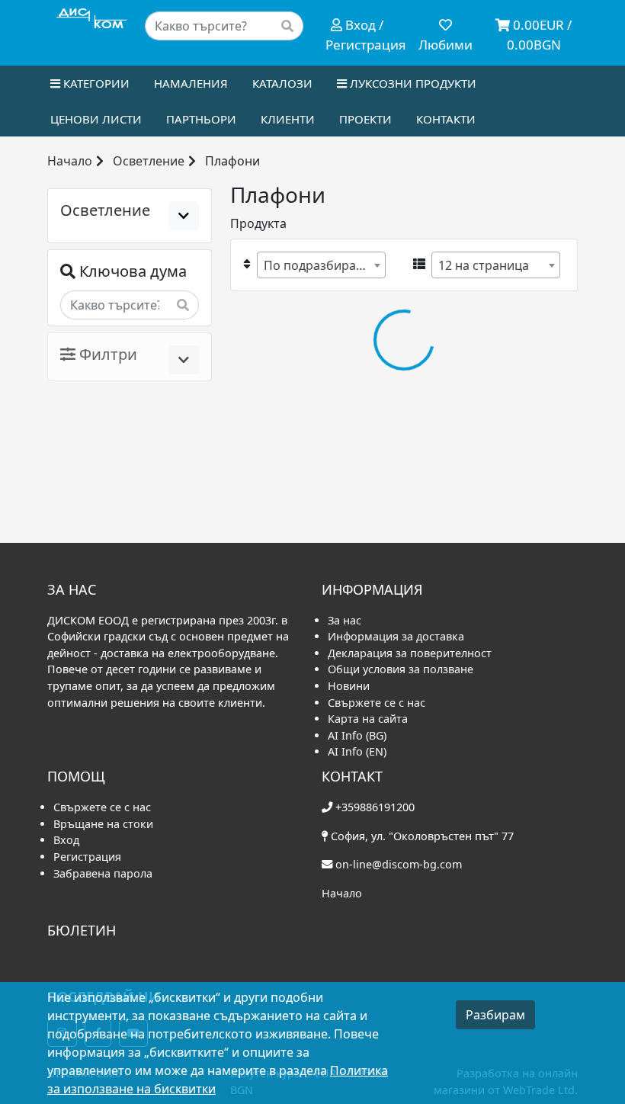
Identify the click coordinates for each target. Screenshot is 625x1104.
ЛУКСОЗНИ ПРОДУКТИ (411, 83)
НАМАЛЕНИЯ (191, 83)
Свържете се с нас (376, 702)
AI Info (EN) (357, 751)
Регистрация (87, 856)
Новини (349, 686)
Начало (69, 160)
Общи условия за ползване (400, 669)
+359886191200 (375, 807)
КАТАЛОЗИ (282, 83)
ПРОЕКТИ (365, 119)
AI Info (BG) (357, 735)
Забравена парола (102, 873)
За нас (344, 620)
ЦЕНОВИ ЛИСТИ (96, 119)
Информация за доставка (396, 636)
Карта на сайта (368, 718)
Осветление (148, 160)
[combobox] (321, 265)
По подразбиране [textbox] (317, 265)
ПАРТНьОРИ (201, 119)
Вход (66, 840)
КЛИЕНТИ (288, 119)
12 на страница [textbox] (483, 265)
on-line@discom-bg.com (398, 864)
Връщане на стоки (103, 824)
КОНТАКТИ (446, 119)
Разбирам (495, 1014)
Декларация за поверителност (410, 653)
